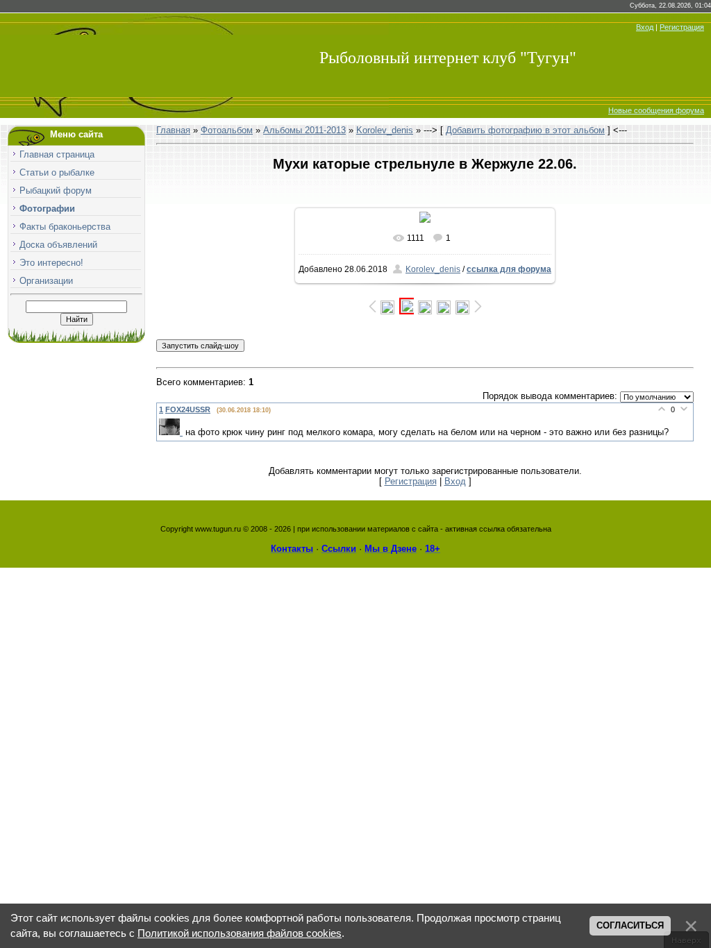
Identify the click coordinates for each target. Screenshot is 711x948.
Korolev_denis (384, 130)
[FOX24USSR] (172, 432)
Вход (644, 27)
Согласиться (630, 925)
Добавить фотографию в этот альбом (525, 130)
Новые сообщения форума (656, 110)
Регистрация (682, 27)
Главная (173, 130)
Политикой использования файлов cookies (239, 933)
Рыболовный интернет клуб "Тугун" (447, 58)
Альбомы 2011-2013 (304, 130)
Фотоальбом (227, 130)
